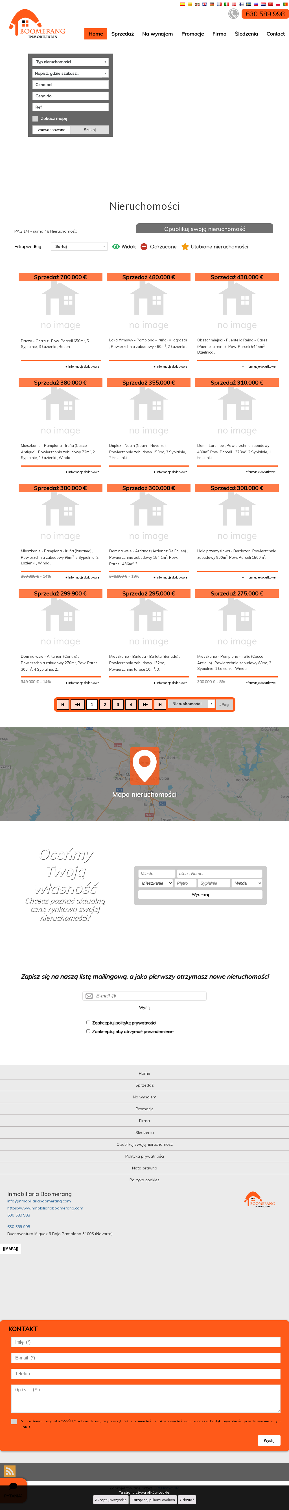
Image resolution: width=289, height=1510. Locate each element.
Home (96, 33)
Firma (220, 33)
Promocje (192, 33)
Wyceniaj (200, 894)
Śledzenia (246, 33)
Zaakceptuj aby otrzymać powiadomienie (133, 1031)
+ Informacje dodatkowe (82, 366)
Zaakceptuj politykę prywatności (124, 1022)
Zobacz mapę (54, 118)
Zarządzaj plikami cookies (153, 1500)
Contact (276, 33)
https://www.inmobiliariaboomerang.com (45, 1208)
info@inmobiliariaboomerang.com (39, 1201)
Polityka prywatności (144, 1156)
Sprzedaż (122, 33)
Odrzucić (187, 1500)
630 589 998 (18, 1215)
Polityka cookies (144, 1179)
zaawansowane (51, 129)
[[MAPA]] (10, 1249)
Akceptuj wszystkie (111, 1500)
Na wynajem (157, 33)
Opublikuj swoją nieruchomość (204, 228)
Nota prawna (144, 1168)
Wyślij (144, 1007)
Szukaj (90, 129)
